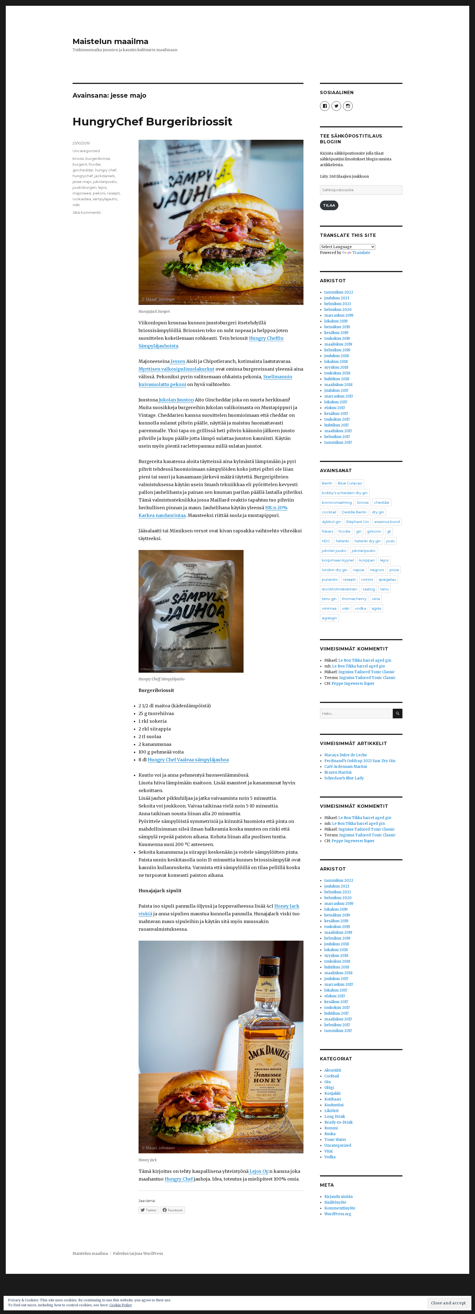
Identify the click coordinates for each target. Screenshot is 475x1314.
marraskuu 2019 (338, 315)
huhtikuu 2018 (336, 379)
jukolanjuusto (105, 181)
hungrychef (83, 176)
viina (376, 598)
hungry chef (105, 170)
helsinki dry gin (368, 541)
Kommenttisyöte (339, 1208)
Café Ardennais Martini (345, 766)
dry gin (378, 512)
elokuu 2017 (334, 408)
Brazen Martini (338, 772)
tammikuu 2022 (338, 292)
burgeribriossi (97, 158)
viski (76, 204)
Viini (328, 1151)
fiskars (327, 531)
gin (358, 531)
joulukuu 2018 (336, 356)
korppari (367, 560)
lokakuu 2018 (336, 361)
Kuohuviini (334, 1105)
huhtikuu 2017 (336, 425)
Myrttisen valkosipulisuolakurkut (176, 369)
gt (389, 531)
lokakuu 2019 (335, 321)
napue (358, 570)
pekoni (99, 193)
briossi (78, 158)
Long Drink (334, 1116)
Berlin (327, 483)
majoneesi (82, 193)
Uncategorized (86, 151)
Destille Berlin (354, 512)
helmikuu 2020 (338, 309)
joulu (390, 541)
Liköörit (331, 1110)
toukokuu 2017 (337, 419)
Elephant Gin (357, 521)
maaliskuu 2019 (338, 344)
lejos (102, 187)
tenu (384, 589)
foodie (95, 164)
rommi (367, 579)
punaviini (330, 579)
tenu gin (329, 598)
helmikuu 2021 (337, 304)
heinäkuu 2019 (337, 327)
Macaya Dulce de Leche (345, 755)
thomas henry (354, 598)
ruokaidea (82, 199)
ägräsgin (329, 618)
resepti (113, 193)
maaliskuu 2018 (338, 384)
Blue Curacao (350, 483)
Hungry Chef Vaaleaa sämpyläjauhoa (188, 759)
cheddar (382, 502)
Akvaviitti (332, 1070)
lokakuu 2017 (335, 402)
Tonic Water (335, 1139)
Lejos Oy (258, 1171)
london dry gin (334, 570)
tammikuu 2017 (338, 442)
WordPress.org (337, 1214)
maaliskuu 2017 (338, 431)
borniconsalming (337, 502)
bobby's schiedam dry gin (345, 493)
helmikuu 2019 (337, 350)
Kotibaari (332, 1099)
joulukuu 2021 (336, 298)
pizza (394, 570)
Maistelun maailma (110, 41)
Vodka (330, 1157)
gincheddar (83, 170)
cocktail (329, 512)
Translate (361, 252)
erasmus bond (387, 521)
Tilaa (329, 205)
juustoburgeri (84, 187)
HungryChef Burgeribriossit (153, 121)
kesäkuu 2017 (336, 413)
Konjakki (332, 1093)
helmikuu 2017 (337, 436)
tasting (369, 589)
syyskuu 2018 (336, 367)
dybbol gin (331, 521)
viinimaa (329, 608)
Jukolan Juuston (176, 400)
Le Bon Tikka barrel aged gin (364, 660)
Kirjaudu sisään (338, 1196)
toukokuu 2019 (337, 338)
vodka (360, 608)
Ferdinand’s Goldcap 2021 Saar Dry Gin (359, 761)
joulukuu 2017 (336, 390)
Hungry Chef (179, 1179)
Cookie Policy (120, 1305)
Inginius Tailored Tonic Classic (366, 672)
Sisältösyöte (335, 1202)
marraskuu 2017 (338, 396)
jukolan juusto (334, 550)
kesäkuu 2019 (336, 332)
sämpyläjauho (105, 199)
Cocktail (331, 1076)
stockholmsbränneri (339, 589)
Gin (327, 1082)
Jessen (177, 361)
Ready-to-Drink (338, 1122)
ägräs (376, 608)
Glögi (329, 1087)
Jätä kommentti (87, 212)
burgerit (80, 164)
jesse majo (82, 181)
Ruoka (330, 1134)
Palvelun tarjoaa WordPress (138, 1253)
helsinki (342, 541)
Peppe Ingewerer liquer (353, 683)
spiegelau (387, 579)
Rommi (331, 1128)
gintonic (374, 531)
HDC (326, 541)
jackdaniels (105, 176)
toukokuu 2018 (337, 373)
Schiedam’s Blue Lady (344, 778)
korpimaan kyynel (338, 560)
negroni (377, 570)
